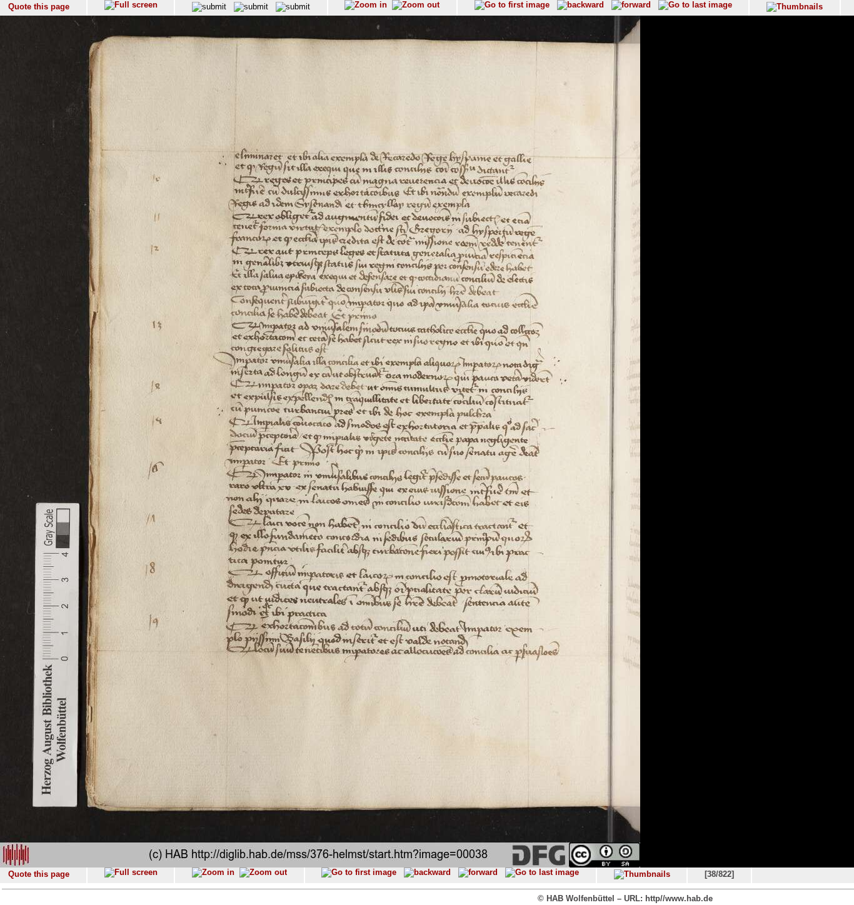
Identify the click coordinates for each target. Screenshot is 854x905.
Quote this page (38, 6)
